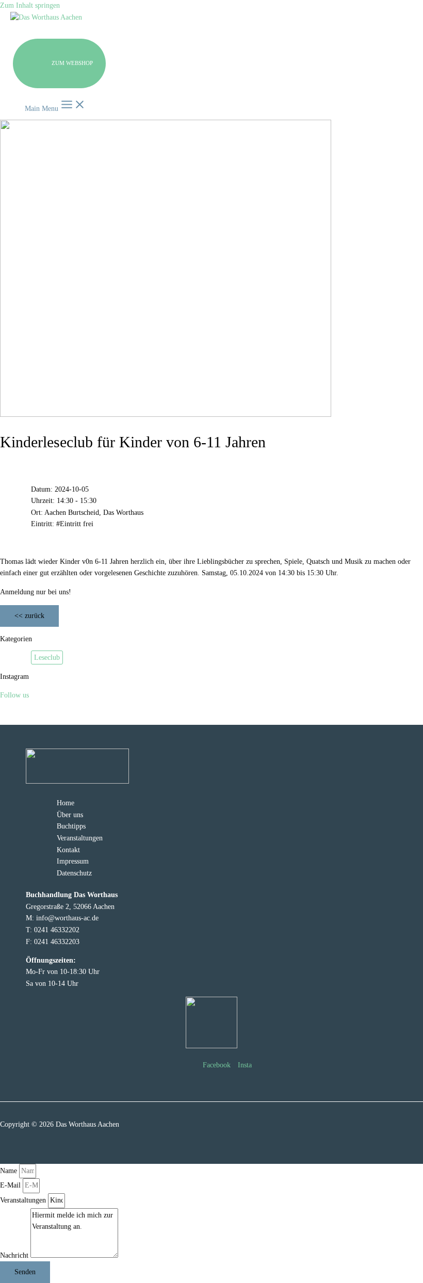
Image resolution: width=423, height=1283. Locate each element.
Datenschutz (74, 873)
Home (65, 803)
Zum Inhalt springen (30, 5)
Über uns (70, 815)
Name (9, 1171)
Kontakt (68, 850)
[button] (59, 63)
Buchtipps (71, 826)
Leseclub (47, 657)
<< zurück (29, 616)
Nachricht (15, 1255)
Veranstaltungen (80, 838)
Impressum (73, 861)
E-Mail (11, 1185)
